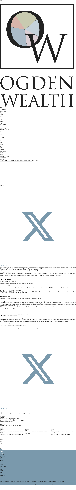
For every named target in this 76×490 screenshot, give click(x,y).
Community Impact (2, 118)
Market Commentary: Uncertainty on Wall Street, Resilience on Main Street (9, 418)
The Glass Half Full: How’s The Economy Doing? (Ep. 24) (7, 419)
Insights (1, 147)
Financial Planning (2, 135)
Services (1, 107)
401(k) (1, 112)
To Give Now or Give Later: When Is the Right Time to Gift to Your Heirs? (37, 432)
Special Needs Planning (3, 140)
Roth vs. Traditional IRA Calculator (4, 129)
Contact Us (1, 415)
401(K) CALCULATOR (3, 128)
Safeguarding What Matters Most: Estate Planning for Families (12, 431)
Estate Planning (2, 137)
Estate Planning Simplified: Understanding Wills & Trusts (62, 431)
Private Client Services (3, 111)
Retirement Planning (2, 108)
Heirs (0, 411)
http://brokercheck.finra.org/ (33, 481)
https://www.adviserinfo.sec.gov (25, 481)
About (1, 142)
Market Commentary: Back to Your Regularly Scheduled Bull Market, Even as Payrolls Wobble (12, 420)
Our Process (1, 145)
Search (1, 0)
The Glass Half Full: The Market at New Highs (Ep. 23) (7, 421)
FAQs (1, 119)
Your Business (2, 121)
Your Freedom (2, 123)
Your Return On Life (2, 125)
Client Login (1, 1)
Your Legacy (1, 150)
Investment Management (3, 109)
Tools (0, 126)
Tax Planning (1, 464)
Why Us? (1, 115)
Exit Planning (1, 113)
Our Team (1, 117)
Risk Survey (1, 127)
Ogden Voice (1, 114)
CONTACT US (2, 130)
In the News (1, 152)
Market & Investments (3, 124)
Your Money (1, 120)
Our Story (1, 116)
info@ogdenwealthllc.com (3, 461)
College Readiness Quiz (3, 157)
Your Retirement (2, 122)
